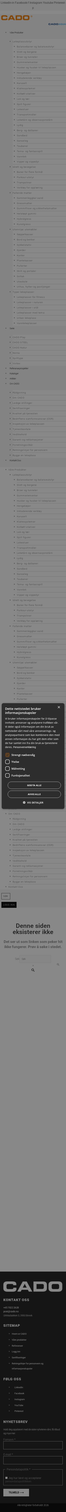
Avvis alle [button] (34, 794)
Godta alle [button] (34, 785)
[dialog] (33, 756)
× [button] (58, 707)
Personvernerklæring (24, 747)
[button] (33, 803)
